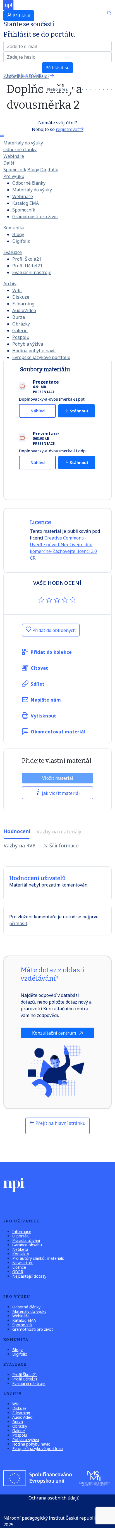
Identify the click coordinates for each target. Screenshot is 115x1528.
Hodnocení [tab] (16, 831)
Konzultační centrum (54, 1033)
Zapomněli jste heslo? (26, 76)
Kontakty (20, 1253)
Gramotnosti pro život (35, 216)
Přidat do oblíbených (53, 630)
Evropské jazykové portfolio (41, 357)
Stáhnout (78, 411)
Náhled (37, 411)
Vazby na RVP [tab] (19, 845)
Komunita (13, 228)
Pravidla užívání (26, 1240)
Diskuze (20, 297)
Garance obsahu (27, 1244)
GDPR (17, 1271)
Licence (19, 1267)
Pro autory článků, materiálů (38, 1258)
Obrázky (21, 324)
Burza (18, 317)
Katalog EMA (25, 203)
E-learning (23, 304)
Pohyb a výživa (27, 344)
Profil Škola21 (26, 259)
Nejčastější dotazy (29, 1276)
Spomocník (14, 170)
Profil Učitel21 (27, 266)
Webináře (13, 156)
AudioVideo (24, 310)
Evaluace (12, 252)
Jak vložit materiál (60, 793)
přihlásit (18, 923)
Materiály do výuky (23, 143)
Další (8, 163)
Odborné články (20, 149)
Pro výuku (13, 176)
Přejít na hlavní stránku (59, 1123)
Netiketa (20, 1249)
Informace (21, 1231)
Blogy (33, 170)
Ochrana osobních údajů (54, 1498)
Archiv (9, 284)
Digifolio (49, 170)
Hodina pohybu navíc (34, 351)
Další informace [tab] (60, 845)
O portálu (21, 1236)
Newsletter (22, 1262)
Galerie (20, 330)
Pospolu (20, 337)
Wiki (17, 290)
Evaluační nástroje (31, 272)
